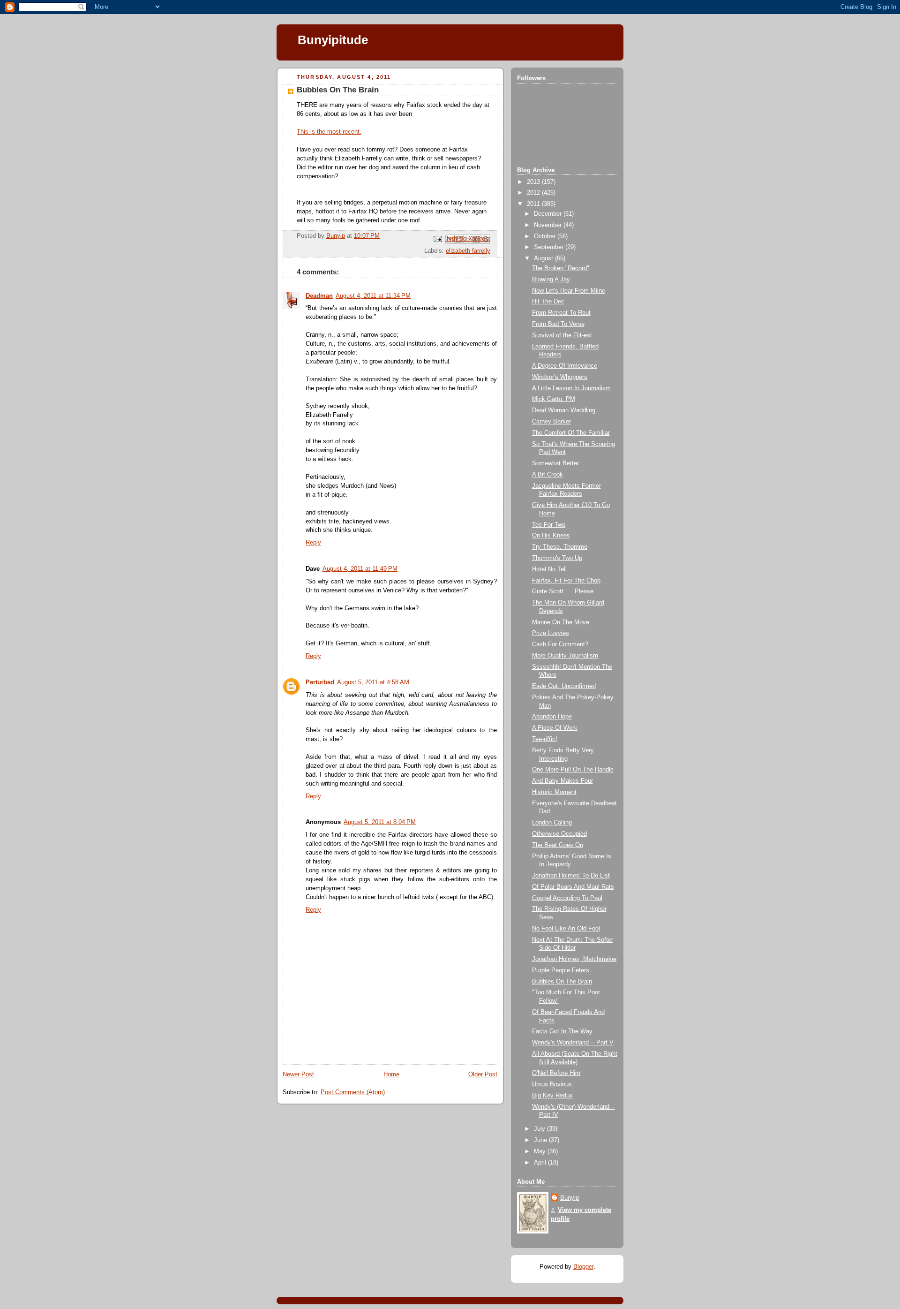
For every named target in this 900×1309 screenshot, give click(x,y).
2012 (534, 192)
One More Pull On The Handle (573, 769)
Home (391, 1074)
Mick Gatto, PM (553, 399)
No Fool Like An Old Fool (566, 928)
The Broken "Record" (560, 268)
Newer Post (298, 1074)
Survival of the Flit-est (562, 335)
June (541, 1140)
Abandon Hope (552, 716)
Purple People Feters (560, 970)
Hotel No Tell (549, 569)
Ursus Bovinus (552, 1084)
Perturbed (320, 682)
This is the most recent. (329, 132)
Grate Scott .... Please (562, 591)
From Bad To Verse (558, 324)
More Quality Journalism (565, 655)
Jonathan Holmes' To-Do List (571, 875)
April (541, 1162)
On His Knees (551, 535)
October (545, 236)
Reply (313, 542)
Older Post (482, 1074)
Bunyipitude (333, 40)
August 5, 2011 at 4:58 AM (373, 682)
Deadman (319, 296)
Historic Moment (554, 792)
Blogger (583, 1267)
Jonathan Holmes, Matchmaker (574, 959)
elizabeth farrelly (468, 251)
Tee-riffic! (544, 739)
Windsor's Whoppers (559, 377)
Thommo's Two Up (557, 558)
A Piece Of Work (555, 728)
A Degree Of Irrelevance (564, 366)
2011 (534, 204)
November (548, 225)
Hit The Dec (548, 301)
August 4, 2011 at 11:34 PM (373, 296)
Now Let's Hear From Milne (568, 291)
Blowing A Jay (551, 279)
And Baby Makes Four (562, 781)
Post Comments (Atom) (353, 1092)
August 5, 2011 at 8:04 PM (380, 822)
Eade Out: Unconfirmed (564, 686)
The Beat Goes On (557, 845)
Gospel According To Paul (567, 898)
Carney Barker (551, 421)
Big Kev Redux (552, 1095)
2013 (534, 182)
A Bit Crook (547, 474)
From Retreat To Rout (561, 313)
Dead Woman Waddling (563, 410)
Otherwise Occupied (559, 834)
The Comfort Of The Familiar (571, 433)
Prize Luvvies (550, 633)
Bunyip (569, 1198)
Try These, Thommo (559, 547)
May (541, 1151)
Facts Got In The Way (562, 1031)
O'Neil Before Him (556, 1073)
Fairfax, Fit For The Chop (566, 580)
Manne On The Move (560, 622)
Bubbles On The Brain (562, 981)
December (548, 214)
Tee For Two (548, 525)
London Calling (552, 822)
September (549, 247)
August (544, 258)
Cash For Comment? (560, 644)
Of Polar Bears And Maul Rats (573, 887)
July (540, 1129)
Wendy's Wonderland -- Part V (573, 1042)
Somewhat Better (555, 463)
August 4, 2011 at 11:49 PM (360, 569)
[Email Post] (437, 238)
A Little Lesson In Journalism (571, 388)
